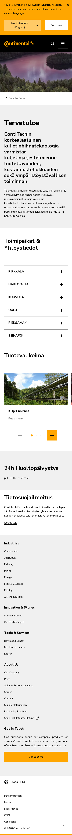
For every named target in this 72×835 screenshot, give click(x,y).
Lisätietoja (10, 523)
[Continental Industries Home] (18, 43)
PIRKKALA (16, 271)
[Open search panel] (52, 43)
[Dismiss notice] (68, 5)
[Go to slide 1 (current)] (32, 435)
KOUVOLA (16, 297)
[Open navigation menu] (63, 43)
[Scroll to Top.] (63, 826)
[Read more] (36, 389)
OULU (12, 310)
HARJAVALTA (18, 284)
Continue (56, 25)
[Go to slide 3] (40, 435)
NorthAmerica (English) (19, 25)
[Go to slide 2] (36, 435)
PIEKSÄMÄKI (17, 323)
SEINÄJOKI (16, 335)
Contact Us (36, 757)
